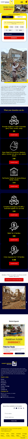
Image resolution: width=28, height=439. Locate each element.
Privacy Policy (2, 434)
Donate (14, 38)
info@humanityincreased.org (8, 397)
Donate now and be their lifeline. (14, 279)
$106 (12, 27)
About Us (3, 381)
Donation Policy (18, 434)
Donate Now (8, 353)
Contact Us (4, 389)
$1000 (20, 30)
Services (3, 384)
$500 (10, 30)
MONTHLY (20, 17)
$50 (7, 27)
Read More (19, 353)
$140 (22, 27)
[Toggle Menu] (22, 2)
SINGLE (8, 17)
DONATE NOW (14, 135)
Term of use (7, 434)
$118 (17, 27)
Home (2, 379)
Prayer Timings (5, 386)
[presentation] (0, 302)
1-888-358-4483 (5, 395)
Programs (3, 382)
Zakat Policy (12, 434)
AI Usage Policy (24, 434)
